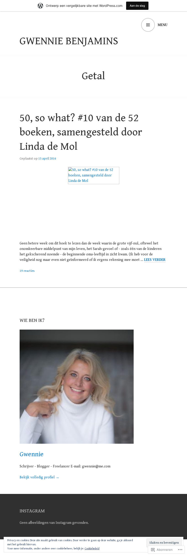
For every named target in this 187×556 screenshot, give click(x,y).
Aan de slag (137, 5)
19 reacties (27, 271)
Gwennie (32, 454)
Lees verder (155, 260)
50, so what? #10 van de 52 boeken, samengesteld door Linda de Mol (81, 132)
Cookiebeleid (92, 548)
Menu (162, 25)
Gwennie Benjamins (69, 41)
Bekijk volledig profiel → (39, 477)
